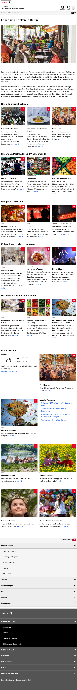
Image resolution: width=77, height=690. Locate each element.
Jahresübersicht (8, 562)
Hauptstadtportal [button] (8, 621)
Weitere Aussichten (8, 372)
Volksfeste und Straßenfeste (51, 521)
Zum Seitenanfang (66, 540)
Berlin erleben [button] (6, 662)
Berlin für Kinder (8, 521)
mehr (15, 144)
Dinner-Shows (57, 269)
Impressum (7, 627)
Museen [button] (4, 597)
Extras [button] (3, 667)
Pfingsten (6, 568)
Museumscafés (7, 270)
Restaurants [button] (6, 603)
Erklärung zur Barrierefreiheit (13, 644)
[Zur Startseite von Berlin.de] (7, 615)
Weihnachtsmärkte (8, 226)
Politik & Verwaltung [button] (9, 650)
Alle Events (7, 574)
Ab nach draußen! (47, 476)
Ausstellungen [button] (7, 586)
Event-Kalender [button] (7, 546)
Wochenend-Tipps (8, 430)
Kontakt (5, 633)
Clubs (29, 226)
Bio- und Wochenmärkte (61, 179)
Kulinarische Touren (35, 269)
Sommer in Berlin (8, 476)
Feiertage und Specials (11, 557)
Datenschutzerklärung (10, 638)
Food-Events (57, 129)
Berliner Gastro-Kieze (10, 129)
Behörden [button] (5, 656)
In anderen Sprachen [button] (9, 673)
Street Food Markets (9, 179)
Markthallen (31, 179)
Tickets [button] (4, 580)
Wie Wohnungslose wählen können (54, 420)
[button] (73, 13)
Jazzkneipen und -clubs (61, 226)
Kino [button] (3, 591)
